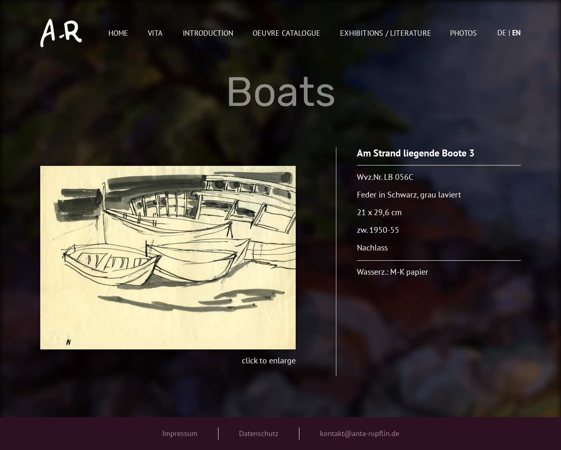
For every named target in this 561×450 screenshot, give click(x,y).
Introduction (208, 33)
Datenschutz (258, 433)
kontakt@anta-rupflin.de (359, 433)
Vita (155, 33)
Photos (463, 33)
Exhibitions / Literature (385, 33)
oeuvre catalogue (286, 33)
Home (118, 33)
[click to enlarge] (168, 257)
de (501, 32)
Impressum (180, 433)
